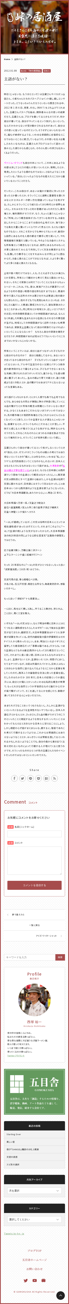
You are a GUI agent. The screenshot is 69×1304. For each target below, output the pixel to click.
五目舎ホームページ (34, 1259)
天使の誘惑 (12, 1156)
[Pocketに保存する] (38, 778)
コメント (19, 842)
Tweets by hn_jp (14, 1233)
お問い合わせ (34, 1268)
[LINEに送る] (30, 778)
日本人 (47, 70)
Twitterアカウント (16, 1055)
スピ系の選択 (13, 1164)
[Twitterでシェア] (22, 778)
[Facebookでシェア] (14, 778)
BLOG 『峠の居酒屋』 (31, 70)
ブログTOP (34, 1250)
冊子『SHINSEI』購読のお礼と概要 (23, 1149)
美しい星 (11, 1141)
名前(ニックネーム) (24, 826)
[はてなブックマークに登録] (46, 778)
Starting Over (14, 1134)
